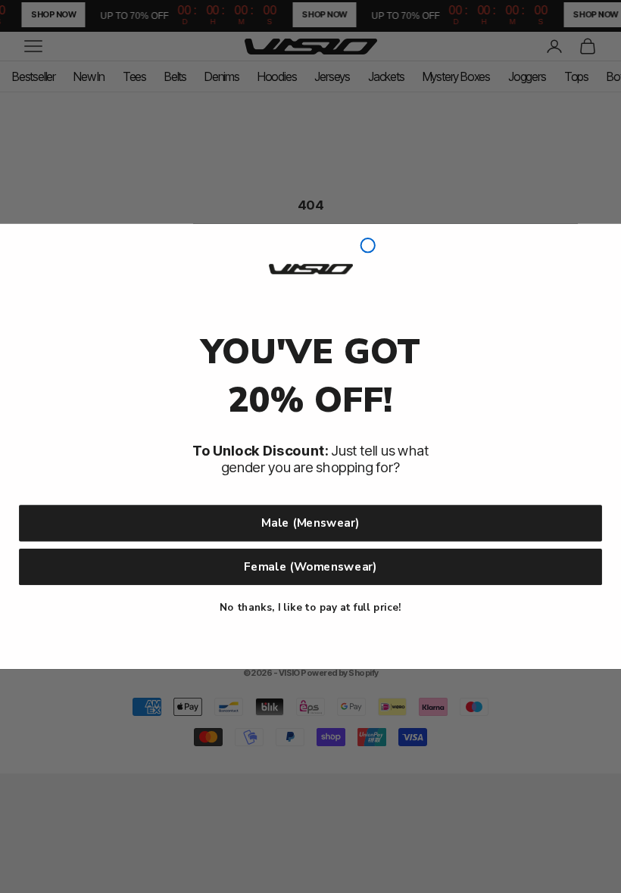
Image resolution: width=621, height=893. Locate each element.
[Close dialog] (368, 245)
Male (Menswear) (310, 523)
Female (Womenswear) (310, 566)
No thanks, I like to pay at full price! (310, 607)
